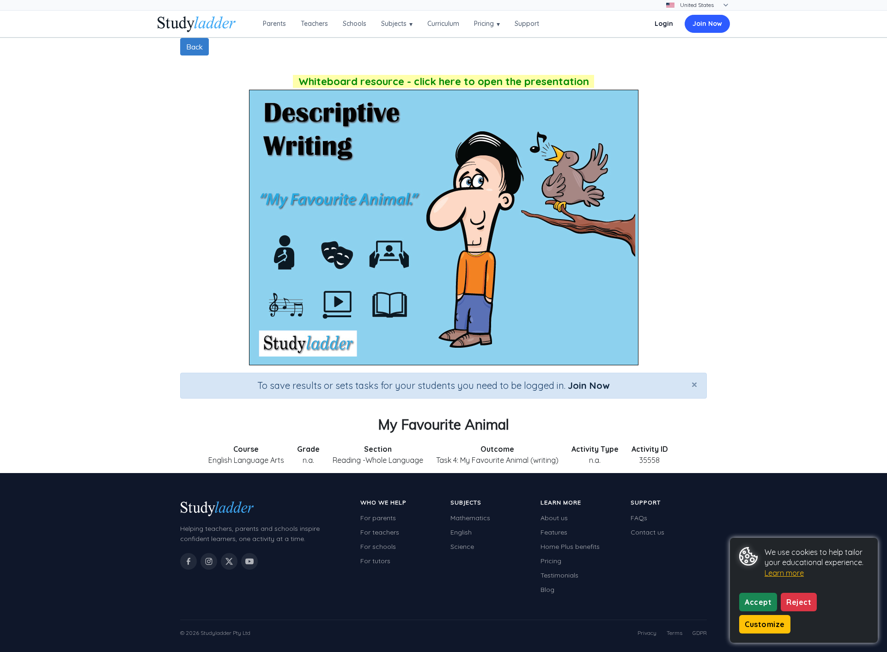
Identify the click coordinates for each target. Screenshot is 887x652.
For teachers (379, 532)
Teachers (314, 23)
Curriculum (443, 23)
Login (664, 23)
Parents (274, 23)
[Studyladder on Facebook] (188, 561)
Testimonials (559, 575)
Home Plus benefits (570, 546)
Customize (765, 624)
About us (554, 518)
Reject (798, 602)
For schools (378, 546)
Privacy (647, 632)
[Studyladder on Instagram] (208, 561)
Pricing (487, 23)
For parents (378, 518)
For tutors (375, 561)
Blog (547, 589)
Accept (758, 602)
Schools (354, 23)
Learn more (784, 573)
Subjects (397, 23)
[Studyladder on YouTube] (249, 561)
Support (527, 23)
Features (554, 532)
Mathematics (470, 518)
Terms (674, 632)
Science (462, 546)
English (461, 532)
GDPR (700, 632)
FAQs (639, 518)
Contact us (647, 532)
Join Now (707, 23)
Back (194, 46)
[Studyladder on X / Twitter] (229, 561)
